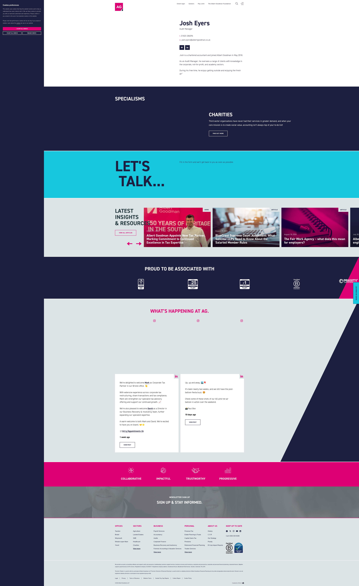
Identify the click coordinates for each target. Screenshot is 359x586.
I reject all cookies (12, 33)
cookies (18, 23)
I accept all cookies (22, 29)
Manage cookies (31, 33)
